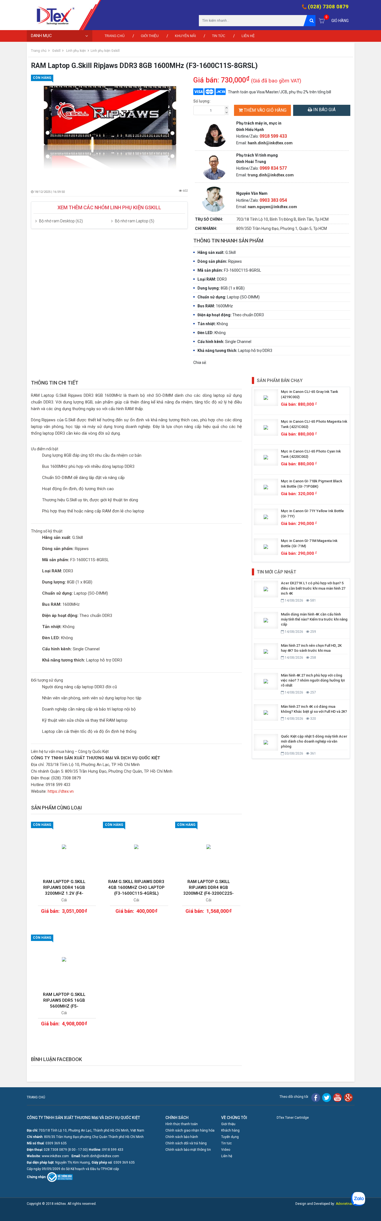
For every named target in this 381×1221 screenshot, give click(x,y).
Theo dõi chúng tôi (293, 1097)
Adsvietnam (345, 1204)
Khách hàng (230, 1130)
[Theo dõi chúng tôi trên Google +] (348, 1097)
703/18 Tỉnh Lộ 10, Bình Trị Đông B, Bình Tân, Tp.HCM (282, 219)
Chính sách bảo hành (181, 1137)
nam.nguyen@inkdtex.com (272, 207)
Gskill (56, 51)
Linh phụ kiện (76, 51)
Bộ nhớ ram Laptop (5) (134, 221)
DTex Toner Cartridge (293, 1118)
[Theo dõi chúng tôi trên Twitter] (326, 1097)
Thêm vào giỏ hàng (265, 110)
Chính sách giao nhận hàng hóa (189, 1130)
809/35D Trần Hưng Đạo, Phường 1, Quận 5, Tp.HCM (281, 228)
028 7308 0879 (55, 1150)
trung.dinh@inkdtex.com (271, 175)
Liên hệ (248, 36)
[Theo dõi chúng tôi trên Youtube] (337, 1097)
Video (225, 1150)
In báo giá (324, 109)
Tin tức (218, 36)
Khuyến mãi (185, 36)
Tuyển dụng (230, 1137)
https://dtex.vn (61, 791)
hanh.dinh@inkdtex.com (270, 143)
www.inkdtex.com (55, 1156)
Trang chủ (115, 36)
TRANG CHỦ (36, 1097)
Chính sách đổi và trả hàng (186, 1143)
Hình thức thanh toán (181, 1124)
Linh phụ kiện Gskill (105, 51)
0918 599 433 (112, 1150)
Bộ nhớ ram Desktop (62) (61, 221)
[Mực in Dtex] (53, 15)
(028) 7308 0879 (328, 6)
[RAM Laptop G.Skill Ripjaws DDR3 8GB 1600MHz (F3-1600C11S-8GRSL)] (109, 127)
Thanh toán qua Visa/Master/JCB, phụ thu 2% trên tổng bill (279, 92)
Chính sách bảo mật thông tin (188, 1150)
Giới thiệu (150, 36)
